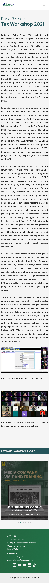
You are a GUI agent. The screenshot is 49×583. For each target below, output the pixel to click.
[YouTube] (24, 565)
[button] (18, 522)
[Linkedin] (29, 565)
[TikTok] (34, 565)
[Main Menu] (44, 5)
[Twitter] (19, 565)
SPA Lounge (32, 463)
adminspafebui (17, 514)
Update (43, 463)
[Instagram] (14, 565)
